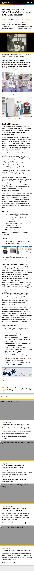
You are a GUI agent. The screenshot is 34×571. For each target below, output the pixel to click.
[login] (31, 2)
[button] (22, 389)
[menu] (28, 2)
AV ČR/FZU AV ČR (26, 19)
